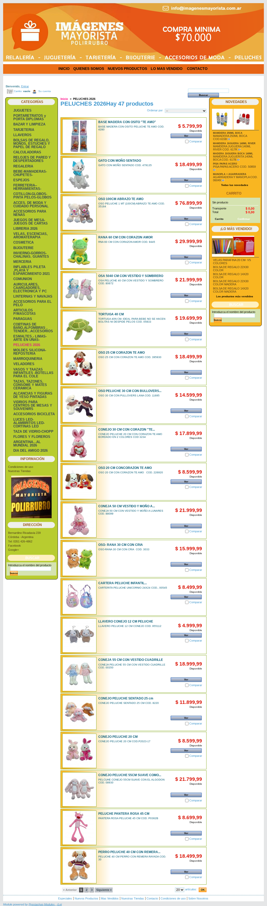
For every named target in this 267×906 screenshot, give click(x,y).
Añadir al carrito (186, 174)
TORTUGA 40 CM (111, 314)
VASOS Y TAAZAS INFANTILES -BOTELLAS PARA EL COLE (33, 372)
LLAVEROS (22, 135)
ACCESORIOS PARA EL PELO (32, 303)
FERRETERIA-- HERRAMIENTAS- (27, 187)
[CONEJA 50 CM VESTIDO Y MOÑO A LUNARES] (79, 520)
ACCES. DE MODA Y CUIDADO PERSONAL (30, 204)
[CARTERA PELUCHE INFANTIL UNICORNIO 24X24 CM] (79, 597)
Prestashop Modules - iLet (45, 904)
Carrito (233, 193)
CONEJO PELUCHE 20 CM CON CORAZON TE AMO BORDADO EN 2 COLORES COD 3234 (130, 435)
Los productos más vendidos (234, 296)
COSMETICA (23, 242)
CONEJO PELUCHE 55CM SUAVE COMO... (129, 775)
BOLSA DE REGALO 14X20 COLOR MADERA (230, 290)
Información (32, 459)
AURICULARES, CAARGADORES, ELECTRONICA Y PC (30, 287)
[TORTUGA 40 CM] (79, 328)
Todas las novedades (234, 185)
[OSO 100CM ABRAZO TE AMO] (79, 213)
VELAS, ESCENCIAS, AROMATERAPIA (30, 235)
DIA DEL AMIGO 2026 (30, 450)
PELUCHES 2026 (26, 345)
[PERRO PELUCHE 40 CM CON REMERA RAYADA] (79, 866)
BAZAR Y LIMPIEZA (29, 124)
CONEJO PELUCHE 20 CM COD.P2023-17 (124, 741)
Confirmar (244, 219)
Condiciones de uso (20, 466)
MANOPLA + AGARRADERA (229, 174)
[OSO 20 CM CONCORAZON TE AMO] (79, 482)
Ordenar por (155, 110)
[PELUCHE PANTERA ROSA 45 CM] (79, 828)
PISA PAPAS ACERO (225, 163)
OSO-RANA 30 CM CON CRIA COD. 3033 (123, 549)
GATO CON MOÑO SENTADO (119, 160)
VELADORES (23, 364)
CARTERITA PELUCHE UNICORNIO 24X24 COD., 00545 (132, 587)
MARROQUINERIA (27, 359)
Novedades (236, 102)
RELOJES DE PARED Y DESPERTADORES (32, 159)
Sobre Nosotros (198, 898)
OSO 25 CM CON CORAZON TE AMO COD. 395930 (129, 357)
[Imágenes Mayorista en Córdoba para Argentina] (42, 28)
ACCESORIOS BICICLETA (34, 414)
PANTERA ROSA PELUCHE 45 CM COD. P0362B (128, 818)
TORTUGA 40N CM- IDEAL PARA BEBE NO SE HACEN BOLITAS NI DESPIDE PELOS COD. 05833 (131, 320)
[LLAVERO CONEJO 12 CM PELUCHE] (79, 635)
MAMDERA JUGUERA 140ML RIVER (234, 143)
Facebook (14, 545)
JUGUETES (22, 110)
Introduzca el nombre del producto (29, 565)
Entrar (25, 86)
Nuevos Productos (86, 898)
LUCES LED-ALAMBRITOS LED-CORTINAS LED (29, 423)
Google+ (13, 549)
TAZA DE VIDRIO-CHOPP (33, 431)
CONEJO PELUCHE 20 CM (118, 737)
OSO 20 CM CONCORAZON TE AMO (125, 468)
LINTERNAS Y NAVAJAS (32, 296)
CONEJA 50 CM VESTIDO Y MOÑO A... (126, 506)
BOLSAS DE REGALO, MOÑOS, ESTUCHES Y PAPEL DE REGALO (31, 143)
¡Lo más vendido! (236, 229)
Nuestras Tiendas (19, 471)
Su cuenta (44, 91)
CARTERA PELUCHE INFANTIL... (122, 583)
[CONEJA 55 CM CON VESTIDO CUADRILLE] (79, 674)
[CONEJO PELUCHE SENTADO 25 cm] (79, 712)
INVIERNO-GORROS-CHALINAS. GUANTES (31, 254)
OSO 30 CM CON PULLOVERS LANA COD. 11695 (129, 395)
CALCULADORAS (27, 152)
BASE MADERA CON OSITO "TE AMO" (127, 122)
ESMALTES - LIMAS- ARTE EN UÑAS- (30, 338)
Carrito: (18, 91)
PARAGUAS (22, 319)
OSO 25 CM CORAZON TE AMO (121, 352)
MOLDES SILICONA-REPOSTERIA (29, 351)
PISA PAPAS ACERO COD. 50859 (234, 166)
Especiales (65, 898)
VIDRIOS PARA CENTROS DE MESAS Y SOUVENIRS (32, 405)
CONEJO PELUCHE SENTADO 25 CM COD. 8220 (128, 703)
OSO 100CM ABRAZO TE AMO (120, 199)
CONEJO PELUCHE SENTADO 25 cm (125, 698)
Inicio (64, 98)
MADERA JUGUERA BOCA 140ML (233, 153)
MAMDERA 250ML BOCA (227, 133)
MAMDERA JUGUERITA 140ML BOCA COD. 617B (233, 158)
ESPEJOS (21, 180)
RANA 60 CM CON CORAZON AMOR (125, 237)
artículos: (191, 889)
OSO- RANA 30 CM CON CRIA (120, 545)
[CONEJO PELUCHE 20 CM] (79, 751)
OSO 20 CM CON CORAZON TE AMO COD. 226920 (130, 472)
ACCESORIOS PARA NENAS (29, 213)
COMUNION (22, 279)
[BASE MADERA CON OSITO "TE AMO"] (79, 136)
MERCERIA (22, 262)
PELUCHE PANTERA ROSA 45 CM (123, 814)
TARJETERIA (23, 130)
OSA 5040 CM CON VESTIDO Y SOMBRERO (130, 276)
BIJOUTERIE (23, 248)
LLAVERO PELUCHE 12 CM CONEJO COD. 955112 (129, 626)
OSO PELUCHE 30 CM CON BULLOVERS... (129, 391)
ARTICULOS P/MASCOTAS (24, 312)
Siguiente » (104, 889)
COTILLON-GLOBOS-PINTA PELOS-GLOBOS (32, 195)
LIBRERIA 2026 (25, 229)
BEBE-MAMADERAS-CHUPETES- (30, 173)
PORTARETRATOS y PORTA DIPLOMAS (29, 117)
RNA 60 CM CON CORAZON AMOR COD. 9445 (126, 241)
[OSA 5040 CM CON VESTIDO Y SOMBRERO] (79, 290)
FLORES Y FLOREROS (31, 437)
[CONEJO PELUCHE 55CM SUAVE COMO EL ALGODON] (79, 789)
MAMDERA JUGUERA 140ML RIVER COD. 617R (232, 148)
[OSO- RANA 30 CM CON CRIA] (79, 559)
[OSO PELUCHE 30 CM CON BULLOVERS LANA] (79, 405)
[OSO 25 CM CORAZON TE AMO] (79, 366)
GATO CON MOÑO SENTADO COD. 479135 (125, 165)
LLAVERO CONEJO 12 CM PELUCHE (125, 621)
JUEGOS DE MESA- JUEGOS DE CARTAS (30, 221)
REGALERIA (23, 166)
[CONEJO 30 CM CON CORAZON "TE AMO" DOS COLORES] (79, 443)
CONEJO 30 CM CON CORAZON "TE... (126, 429)
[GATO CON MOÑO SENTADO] (79, 175)
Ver (186, 135)
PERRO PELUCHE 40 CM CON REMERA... (129, 852)
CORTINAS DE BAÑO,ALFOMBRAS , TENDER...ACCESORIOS (33, 327)
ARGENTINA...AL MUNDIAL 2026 (27, 443)
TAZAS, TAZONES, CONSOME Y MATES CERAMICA (30, 384)
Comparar (195, 141)
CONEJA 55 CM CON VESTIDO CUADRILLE (130, 660)
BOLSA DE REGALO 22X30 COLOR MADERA (230, 283)
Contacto (152, 898)
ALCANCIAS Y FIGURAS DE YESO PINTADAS (32, 395)
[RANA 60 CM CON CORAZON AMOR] (79, 251)
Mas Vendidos (110, 898)
